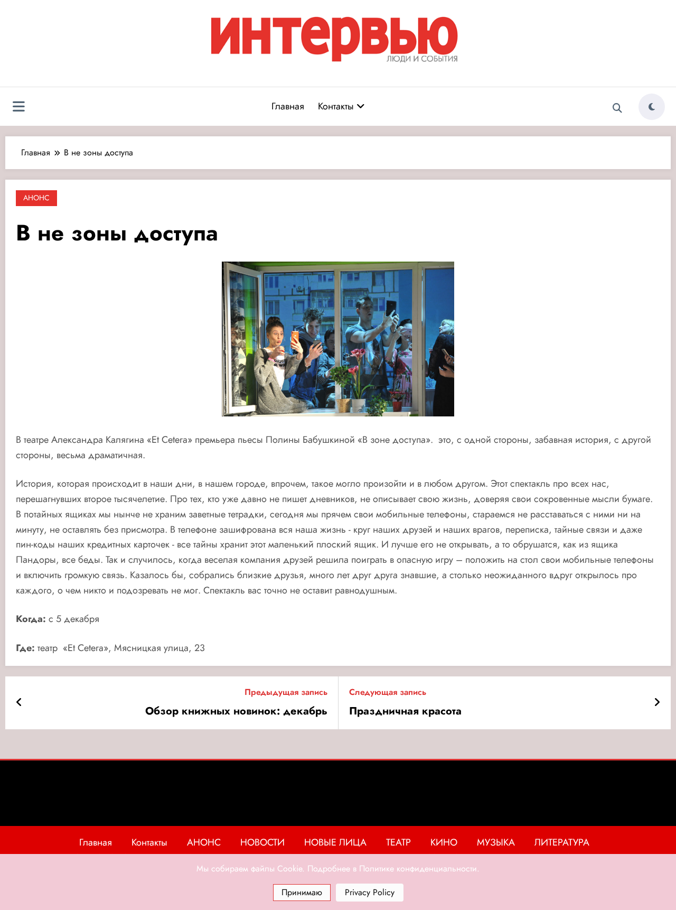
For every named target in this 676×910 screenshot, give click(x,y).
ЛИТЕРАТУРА (561, 842)
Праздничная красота (405, 711)
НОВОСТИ (262, 842)
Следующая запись (387, 692)
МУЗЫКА (496, 842)
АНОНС (36, 197)
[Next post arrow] (657, 702)
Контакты (337, 106)
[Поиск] (617, 108)
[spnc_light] (652, 107)
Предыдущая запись (286, 692)
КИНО (443, 842)
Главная (287, 106)
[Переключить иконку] (18, 108)
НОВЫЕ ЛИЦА (335, 842)
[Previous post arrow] (19, 702)
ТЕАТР (398, 842)
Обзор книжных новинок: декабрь (236, 711)
